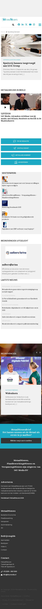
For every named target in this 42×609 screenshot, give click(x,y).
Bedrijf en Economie (10, 305)
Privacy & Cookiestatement (13, 600)
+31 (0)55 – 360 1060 (10, 571)
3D (2, 528)
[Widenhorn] (10, 379)
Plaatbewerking (8, 295)
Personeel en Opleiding (11, 286)
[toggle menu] (39, 25)
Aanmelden (5, 540)
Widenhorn (11, 393)
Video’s (3, 546)
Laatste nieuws (9, 280)
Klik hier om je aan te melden (21, 441)
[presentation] (36, 353)
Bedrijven (4, 543)
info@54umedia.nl (9, 574)
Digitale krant (23, 148)
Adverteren (23, 162)
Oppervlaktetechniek (11, 60)
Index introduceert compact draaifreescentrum (18, 317)
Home (3, 32)
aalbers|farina (10, 264)
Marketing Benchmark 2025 (11, 207)
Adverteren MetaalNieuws (11, 596)
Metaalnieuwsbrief (23, 155)
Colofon (27, 596)
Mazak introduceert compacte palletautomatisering (20, 324)
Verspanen (6, 314)
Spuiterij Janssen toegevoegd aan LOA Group (19, 64)
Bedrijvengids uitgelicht (14, 241)
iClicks (3, 592)
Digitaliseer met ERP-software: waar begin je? (18, 229)
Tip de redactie (23, 141)
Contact (4, 550)
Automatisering (11, 390)
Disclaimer (30, 600)
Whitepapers (9, 173)
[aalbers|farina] (16, 262)
